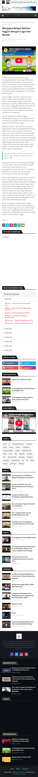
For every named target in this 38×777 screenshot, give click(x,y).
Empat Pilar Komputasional (21, 379)
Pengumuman (15, 460)
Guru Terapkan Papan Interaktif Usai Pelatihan (23, 505)
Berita (5, 447)
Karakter (29, 454)
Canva (11, 447)
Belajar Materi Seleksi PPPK (21, 757)
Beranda (4, 22)
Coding (17, 450)
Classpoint (26, 447)
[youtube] (10, 368)
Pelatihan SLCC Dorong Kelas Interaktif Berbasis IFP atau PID (23, 523)
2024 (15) (8, 333)
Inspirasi (21, 454)
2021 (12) (8, 346)
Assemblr (29, 444)
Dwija (4, 454)
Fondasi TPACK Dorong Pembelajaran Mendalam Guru (22, 496)
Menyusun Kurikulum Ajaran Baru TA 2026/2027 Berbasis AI (23, 669)
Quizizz (5, 464)
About (18, 769)
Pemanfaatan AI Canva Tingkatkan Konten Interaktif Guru (22, 559)
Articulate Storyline (18, 444)
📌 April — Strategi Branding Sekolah (17, 313)
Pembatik (6, 460)
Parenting (21, 457)
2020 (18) (8, 350)
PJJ (9, 22)
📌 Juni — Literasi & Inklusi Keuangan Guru (17, 304)
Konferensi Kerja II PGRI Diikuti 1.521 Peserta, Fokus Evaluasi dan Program (23, 576)
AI (9, 444)
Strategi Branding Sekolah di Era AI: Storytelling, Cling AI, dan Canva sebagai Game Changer (23, 549)
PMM (32, 460)
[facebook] (10, 363)
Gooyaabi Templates (19, 774)
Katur (14, 613)
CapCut (18, 447)
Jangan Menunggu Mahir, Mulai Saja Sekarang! (23, 585)
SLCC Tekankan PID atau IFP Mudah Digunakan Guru (21, 514)
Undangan (13, 464)
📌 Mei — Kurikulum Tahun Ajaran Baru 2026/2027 (18, 309)
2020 (4, 444)
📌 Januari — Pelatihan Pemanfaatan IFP (19, 323)
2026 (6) (8, 299)
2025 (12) (8, 328)
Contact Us (25, 769)
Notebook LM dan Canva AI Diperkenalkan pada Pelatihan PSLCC (22, 486)
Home (12, 769)
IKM (16, 454)
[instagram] (28, 368)
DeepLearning (26, 450)
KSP (4, 457)
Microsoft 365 (12, 457)
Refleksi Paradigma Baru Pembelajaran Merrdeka (20, 740)
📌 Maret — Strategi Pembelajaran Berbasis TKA (16, 316)
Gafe (10, 454)
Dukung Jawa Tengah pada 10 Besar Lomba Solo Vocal (22, 398)
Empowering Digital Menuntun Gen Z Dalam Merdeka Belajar (23, 623)
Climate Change (8, 450)
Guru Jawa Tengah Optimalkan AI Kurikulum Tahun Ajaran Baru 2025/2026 (23, 689)
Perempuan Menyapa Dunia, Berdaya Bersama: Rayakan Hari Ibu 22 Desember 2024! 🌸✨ (23, 595)
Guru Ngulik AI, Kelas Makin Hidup (24, 537)
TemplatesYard (19, 772)
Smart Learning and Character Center (15, 39)
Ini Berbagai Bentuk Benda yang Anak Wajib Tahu (23, 389)
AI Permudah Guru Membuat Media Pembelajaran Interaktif (23, 476)
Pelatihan (30, 457)
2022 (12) (8, 341)
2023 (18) (8, 337)
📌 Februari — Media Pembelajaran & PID (19, 320)
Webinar (21, 464)
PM (27, 460)
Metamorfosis (17, 604)
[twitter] (28, 363)
